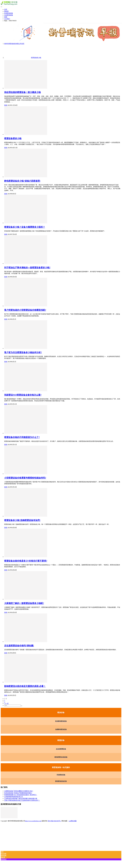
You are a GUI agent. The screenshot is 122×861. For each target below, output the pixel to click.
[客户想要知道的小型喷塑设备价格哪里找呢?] (25, 306)
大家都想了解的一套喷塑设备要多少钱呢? (24, 603)
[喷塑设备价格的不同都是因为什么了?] (25, 433)
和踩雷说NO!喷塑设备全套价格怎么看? (22, 395)
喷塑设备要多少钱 (12, 138)
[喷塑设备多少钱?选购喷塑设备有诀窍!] (25, 516)
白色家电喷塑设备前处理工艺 (13, 796)
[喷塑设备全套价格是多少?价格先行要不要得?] (25, 556)
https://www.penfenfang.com (33, 821)
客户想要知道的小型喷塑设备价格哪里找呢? (25, 310)
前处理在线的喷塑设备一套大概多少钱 (22, 92)
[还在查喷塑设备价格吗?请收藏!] (25, 641)
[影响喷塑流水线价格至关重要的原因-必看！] (25, 682)
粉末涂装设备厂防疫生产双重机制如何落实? (18, 793)
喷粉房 (6, 11)
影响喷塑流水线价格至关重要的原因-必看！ (25, 686)
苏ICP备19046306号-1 (54, 821)
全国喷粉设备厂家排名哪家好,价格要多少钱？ (18, 791)
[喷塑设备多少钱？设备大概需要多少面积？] (25, 223)
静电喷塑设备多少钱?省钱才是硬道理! (22, 181)
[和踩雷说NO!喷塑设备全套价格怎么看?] (25, 391)
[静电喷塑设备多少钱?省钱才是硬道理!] (25, 177)
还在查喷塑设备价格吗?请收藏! (19, 645)
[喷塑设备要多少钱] (25, 134)
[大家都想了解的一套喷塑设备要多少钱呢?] (25, 599)
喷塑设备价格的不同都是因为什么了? (22, 437)
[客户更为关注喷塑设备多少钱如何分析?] (25, 348)
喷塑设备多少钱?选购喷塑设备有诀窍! (22, 520)
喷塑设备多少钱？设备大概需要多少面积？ (24, 227)
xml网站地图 (73, 821)
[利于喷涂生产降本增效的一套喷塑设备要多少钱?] (25, 263)
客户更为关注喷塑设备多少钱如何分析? (23, 352)
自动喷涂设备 (8, 15)
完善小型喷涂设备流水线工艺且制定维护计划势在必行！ (22, 800)
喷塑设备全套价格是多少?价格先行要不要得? (25, 561)
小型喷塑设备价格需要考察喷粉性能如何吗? (25, 478)
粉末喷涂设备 (8, 13)
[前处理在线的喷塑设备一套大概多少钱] (25, 88)
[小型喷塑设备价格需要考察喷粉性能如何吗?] (25, 473)
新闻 (5, 17)
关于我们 (7, 19)
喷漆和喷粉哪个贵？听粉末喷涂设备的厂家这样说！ (20, 795)
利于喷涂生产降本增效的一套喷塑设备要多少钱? (27, 267)
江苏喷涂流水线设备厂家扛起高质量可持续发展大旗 (20, 798)
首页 (5, 9)
